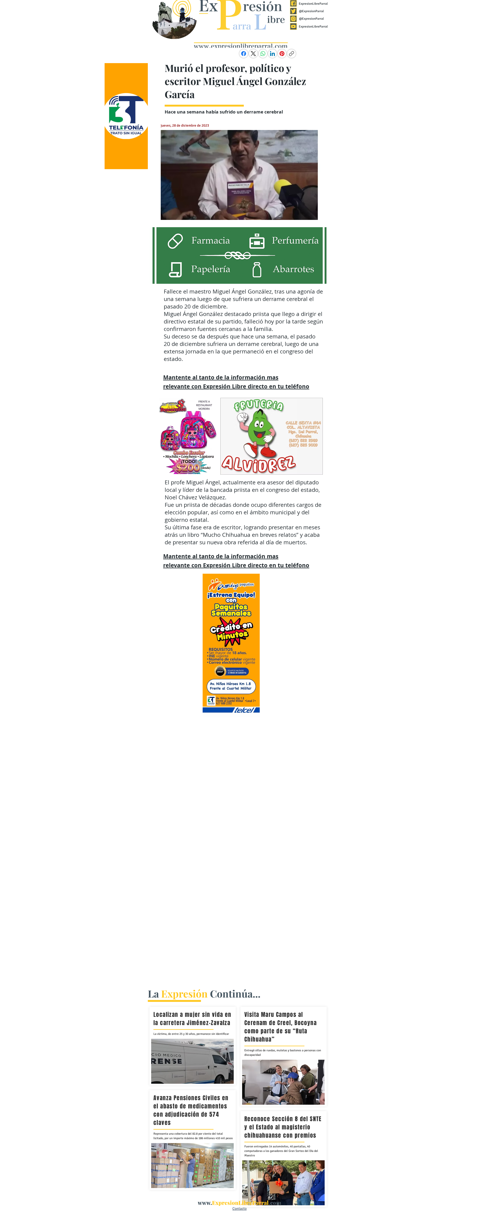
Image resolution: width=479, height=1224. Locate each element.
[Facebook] (243, 53)
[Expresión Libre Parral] (293, 3)
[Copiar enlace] (291, 53)
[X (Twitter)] (253, 53)
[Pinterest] (282, 53)
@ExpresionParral (311, 11)
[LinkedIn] (272, 53)
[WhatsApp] (263, 53)
